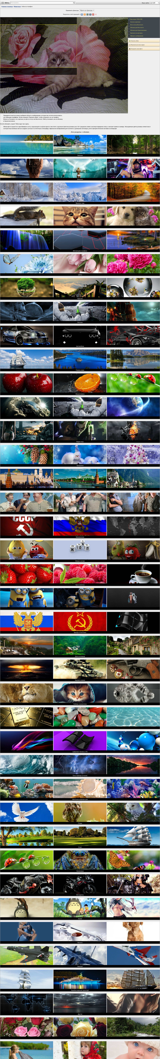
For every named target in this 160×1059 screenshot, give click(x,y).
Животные (17, 6)
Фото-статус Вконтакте (136, 24)
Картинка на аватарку (136, 33)
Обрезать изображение (136, 36)
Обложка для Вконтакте (137, 27)
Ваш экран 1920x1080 (136, 19)
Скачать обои (135, 41)
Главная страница (7, 6)
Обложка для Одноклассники (138, 30)
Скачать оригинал (135, 22)
